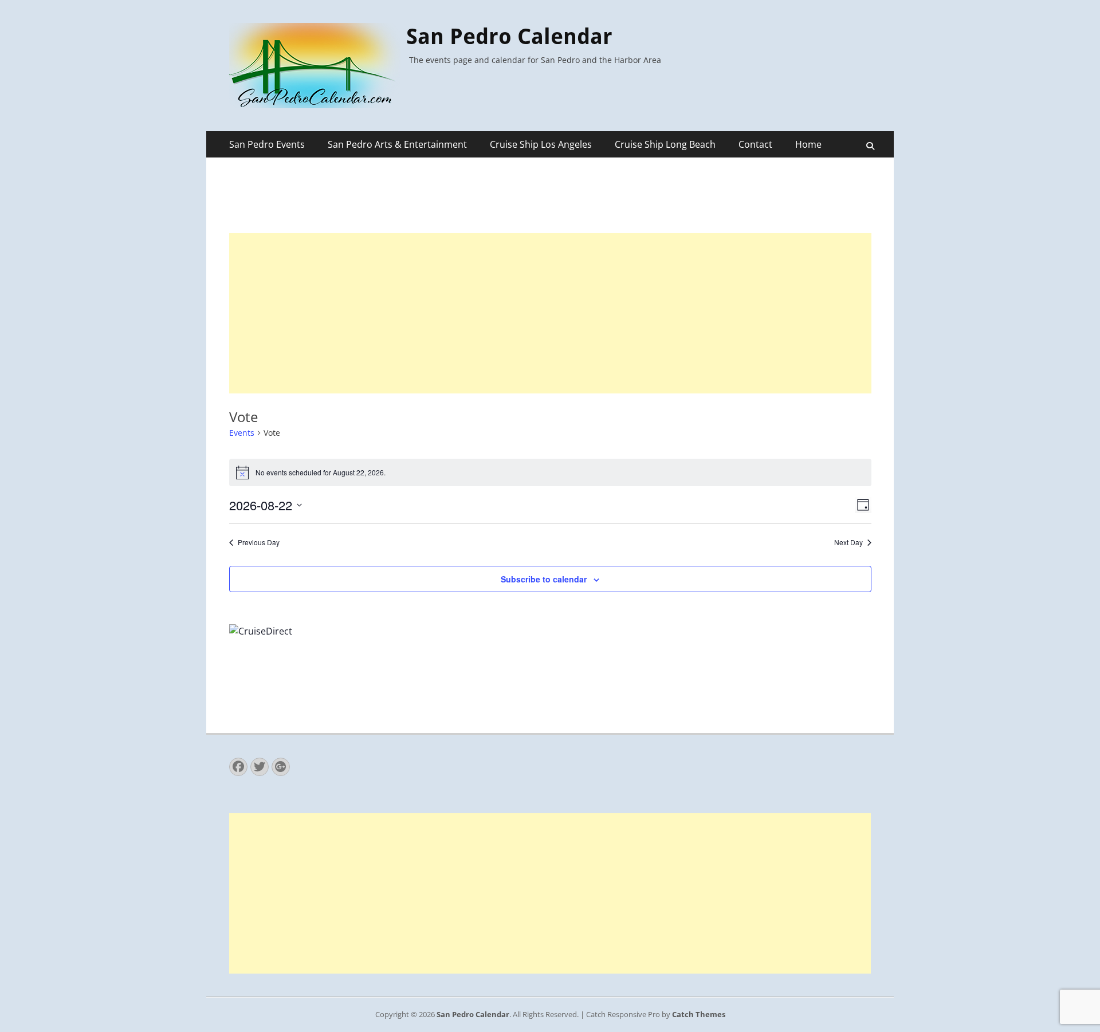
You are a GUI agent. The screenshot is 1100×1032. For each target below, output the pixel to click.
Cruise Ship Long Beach (665, 144)
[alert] (550, 472)
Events (241, 432)
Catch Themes (698, 1014)
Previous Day (259, 542)
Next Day (848, 542)
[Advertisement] (550, 313)
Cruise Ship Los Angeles (541, 144)
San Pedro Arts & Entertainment (397, 144)
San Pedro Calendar (509, 36)
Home (808, 144)
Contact (755, 144)
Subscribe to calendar (544, 579)
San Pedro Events (267, 144)
